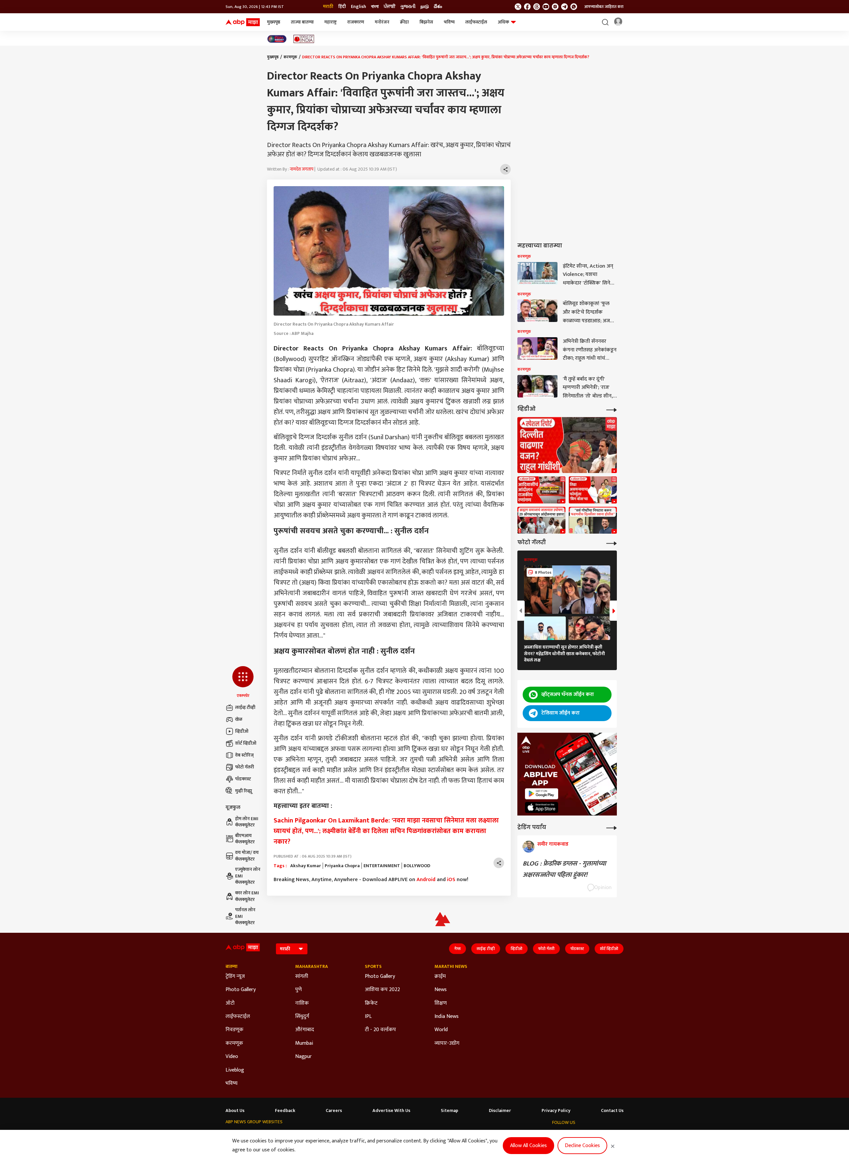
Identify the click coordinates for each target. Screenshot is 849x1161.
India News (446, 1016)
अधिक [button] (503, 22)
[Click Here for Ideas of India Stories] (304, 39)
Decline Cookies (582, 1145)
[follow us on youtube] (546, 7)
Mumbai (304, 1043)
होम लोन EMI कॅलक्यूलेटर (246, 822)
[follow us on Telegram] (564, 7)
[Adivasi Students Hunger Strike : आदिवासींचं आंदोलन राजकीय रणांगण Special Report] (541, 489)
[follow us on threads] (537, 7)
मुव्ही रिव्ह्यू (243, 791)
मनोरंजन (382, 22)
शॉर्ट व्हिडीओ (245, 743)
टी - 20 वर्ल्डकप (380, 1029)
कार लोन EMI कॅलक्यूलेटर (247, 896)
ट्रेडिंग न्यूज (235, 976)
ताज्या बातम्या (302, 22)
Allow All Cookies (528, 1145)
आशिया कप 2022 (382, 989)
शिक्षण (440, 1003)
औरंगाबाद (304, 1029)
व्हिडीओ (241, 731)
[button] (242, 682)
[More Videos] (611, 409)
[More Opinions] (611, 827)
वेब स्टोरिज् (244, 755)
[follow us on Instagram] (555, 7)
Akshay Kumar (305, 866)
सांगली (301, 976)
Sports (373, 966)
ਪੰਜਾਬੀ (389, 6)
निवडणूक (234, 1029)
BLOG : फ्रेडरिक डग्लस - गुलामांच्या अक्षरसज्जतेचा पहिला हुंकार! (564, 869)
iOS (451, 879)
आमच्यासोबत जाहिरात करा (603, 6)
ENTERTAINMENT (381, 866)
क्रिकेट (371, 1003)
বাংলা (375, 6)
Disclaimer (500, 1110)
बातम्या (231, 966)
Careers (334, 1110)
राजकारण (355, 22)
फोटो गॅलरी (244, 767)
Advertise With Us (391, 1110)
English (358, 6)
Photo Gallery (241, 989)
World (441, 1029)
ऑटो (230, 1003)
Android (426, 879)
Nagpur (303, 1056)
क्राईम (440, 976)
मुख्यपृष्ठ (273, 22)
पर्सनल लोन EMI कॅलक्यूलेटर (245, 916)
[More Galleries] (611, 542)
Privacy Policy (556, 1110)
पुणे (298, 989)
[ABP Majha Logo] (243, 22)
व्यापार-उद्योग (446, 1043)
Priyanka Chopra (342, 866)
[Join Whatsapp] (574, 7)
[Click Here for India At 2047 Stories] (277, 39)
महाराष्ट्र (330, 22)
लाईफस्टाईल (476, 22)
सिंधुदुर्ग (302, 1016)
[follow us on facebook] (527, 7)
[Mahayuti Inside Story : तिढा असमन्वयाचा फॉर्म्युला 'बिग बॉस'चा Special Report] (593, 489)
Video (232, 1056)
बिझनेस (426, 22)
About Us (235, 1110)
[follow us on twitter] (518, 7)
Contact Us (612, 1110)
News (440, 989)
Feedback (285, 1110)
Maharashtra (311, 966)
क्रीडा (404, 22)
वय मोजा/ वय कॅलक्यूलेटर (247, 855)
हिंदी (342, 6)
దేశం (438, 6)
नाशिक (302, 1003)
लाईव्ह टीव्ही (245, 707)
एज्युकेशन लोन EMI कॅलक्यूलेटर (247, 876)
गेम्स (457, 948)
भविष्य (449, 22)
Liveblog (235, 1070)
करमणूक (290, 57)
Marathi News (450, 966)
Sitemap (449, 1110)
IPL (368, 1016)
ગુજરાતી (408, 6)
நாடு (425, 6)
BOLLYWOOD (417, 866)
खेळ (238, 719)
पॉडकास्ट (243, 779)
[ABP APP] (541, 793)
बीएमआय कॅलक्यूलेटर (245, 838)
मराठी (328, 6)
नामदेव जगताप (301, 169)
